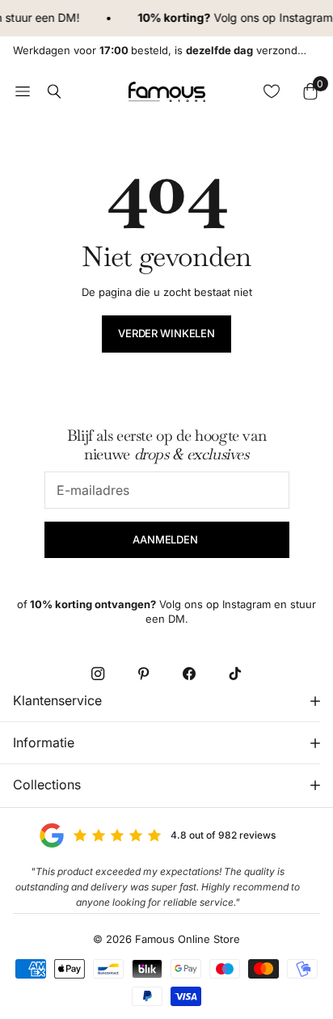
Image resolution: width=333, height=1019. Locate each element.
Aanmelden (166, 539)
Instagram (304, 17)
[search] (54, 91)
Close (166, 700)
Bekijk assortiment (22, 92)
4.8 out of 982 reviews (223, 835)
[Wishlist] (271, 91)
